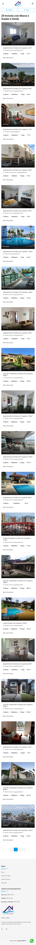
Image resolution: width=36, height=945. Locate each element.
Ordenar (10, 10)
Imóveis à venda (5, 875)
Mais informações (8, 57)
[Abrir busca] (32, 3)
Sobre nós (4, 883)
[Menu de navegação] (3, 4)
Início (2, 872)
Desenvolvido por (14, 940)
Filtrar (27, 10)
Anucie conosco (5, 879)
